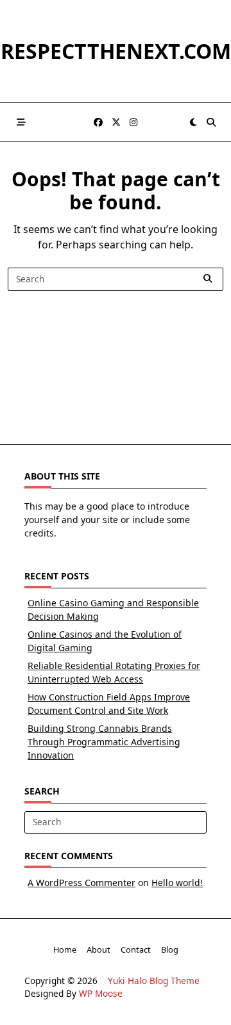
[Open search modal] (211, 122)
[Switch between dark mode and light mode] (193, 122)
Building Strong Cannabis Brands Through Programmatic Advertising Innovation (104, 741)
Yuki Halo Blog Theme (154, 980)
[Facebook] (98, 122)
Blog (169, 949)
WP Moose (101, 993)
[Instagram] (133, 122)
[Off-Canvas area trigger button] (21, 122)
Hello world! (177, 882)
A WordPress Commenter (81, 882)
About (98, 949)
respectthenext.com (116, 51)
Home (64, 949)
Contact (136, 949)
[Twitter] (116, 122)
